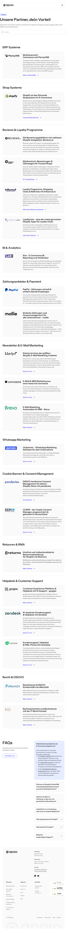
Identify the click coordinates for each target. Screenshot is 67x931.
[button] (62, 5)
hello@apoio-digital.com (40, 869)
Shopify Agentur (45, 756)
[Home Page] (8, 5)
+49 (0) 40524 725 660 (40, 871)
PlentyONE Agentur (46, 762)
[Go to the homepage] (11, 864)
